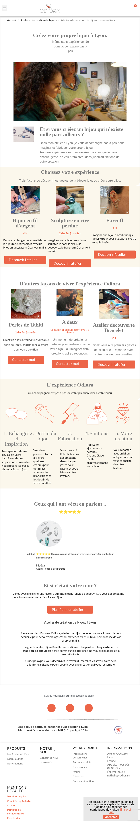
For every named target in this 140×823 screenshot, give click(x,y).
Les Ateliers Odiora (18, 754)
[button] (25, 260)
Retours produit (82, 762)
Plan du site (13, 818)
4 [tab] (72, 576)
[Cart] (134, 8)
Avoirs (76, 771)
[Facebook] (70, 708)
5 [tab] (76, 576)
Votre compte (85, 748)
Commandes (80, 766)
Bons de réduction (83, 781)
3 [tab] (69, 576)
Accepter (111, 817)
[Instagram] (51, 708)
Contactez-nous (49, 757)
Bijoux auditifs (15, 758)
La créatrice (46, 762)
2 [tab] (65, 576)
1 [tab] (61, 576)
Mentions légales (17, 796)
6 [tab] (79, 576)
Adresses (78, 776)
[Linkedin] (89, 708)
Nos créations (15, 763)
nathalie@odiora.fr (119, 775)
